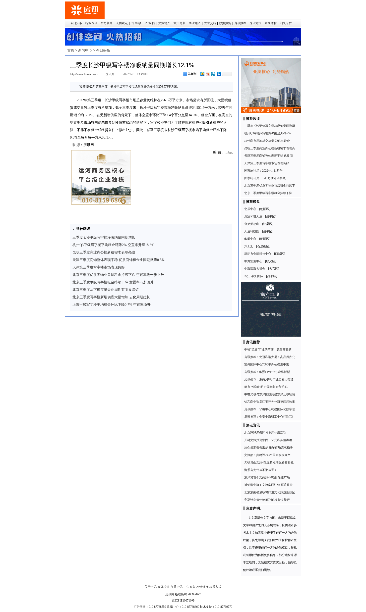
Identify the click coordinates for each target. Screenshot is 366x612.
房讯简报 (255, 23)
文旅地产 (164, 23)
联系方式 (215, 587)
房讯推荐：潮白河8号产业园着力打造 (269, 379)
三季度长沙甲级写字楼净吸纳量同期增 (269, 126)
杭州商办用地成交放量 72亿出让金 (267, 141)
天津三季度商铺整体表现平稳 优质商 (268, 155)
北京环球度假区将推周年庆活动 (265, 432)
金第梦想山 (251, 224)
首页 (70, 50)
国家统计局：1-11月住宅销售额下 (266, 178)
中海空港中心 (253, 261)
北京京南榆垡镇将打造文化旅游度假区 (269, 492)
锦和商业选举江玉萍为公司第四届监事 (269, 402)
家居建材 (271, 23)
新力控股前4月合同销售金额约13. (266, 387)
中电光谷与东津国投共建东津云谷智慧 (269, 394)
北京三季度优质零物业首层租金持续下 (269, 185)
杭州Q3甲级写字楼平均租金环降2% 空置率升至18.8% (113, 245)
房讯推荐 (240, 23)
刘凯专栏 (286, 23)
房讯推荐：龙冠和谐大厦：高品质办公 (269, 357)
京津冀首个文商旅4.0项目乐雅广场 (267, 477)
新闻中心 (85, 50)
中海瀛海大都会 (254, 268)
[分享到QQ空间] (202, 74)
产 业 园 (150, 23)
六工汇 (248, 246)
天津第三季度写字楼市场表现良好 (98, 267)
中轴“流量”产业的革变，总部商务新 (268, 349)
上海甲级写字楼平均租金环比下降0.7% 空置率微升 (111, 304)
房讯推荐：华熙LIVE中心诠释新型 (267, 372)
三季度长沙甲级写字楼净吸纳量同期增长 (103, 237)
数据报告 (225, 23)
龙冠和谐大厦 (253, 216)
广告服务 (189, 587)
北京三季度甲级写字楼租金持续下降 (268, 193)
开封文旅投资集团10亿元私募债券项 (268, 440)
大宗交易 (210, 23)
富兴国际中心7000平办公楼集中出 (266, 364)
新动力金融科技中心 (257, 253)
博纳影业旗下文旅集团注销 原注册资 (268, 485)
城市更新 (179, 23)
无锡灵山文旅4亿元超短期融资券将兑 (269, 462)
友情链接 (202, 587)
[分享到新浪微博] (207, 74)
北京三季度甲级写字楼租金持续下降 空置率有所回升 (113, 282)
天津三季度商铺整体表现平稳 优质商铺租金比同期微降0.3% (118, 260)
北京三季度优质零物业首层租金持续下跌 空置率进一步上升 (118, 275)
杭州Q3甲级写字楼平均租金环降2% (267, 133)
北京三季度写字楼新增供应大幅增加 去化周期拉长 (111, 297)
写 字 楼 (136, 23)
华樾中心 (250, 239)
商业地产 (195, 23)
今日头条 (76, 23)
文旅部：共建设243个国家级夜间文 (267, 455)
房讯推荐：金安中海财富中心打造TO (268, 416)
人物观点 (122, 23)
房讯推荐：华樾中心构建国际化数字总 (269, 409)
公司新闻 (107, 23)
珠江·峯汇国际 (253, 276)
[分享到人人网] (218, 74)
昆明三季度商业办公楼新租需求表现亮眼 (103, 252)
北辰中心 (250, 209)
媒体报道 (164, 587)
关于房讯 (151, 587)
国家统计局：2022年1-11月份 (263, 170)
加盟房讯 (177, 587)
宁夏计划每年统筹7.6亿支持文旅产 (267, 500)
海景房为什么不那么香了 (260, 470)
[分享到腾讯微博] (213, 74)
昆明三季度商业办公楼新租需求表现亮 (269, 148)
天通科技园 (251, 231)
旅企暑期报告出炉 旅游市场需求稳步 (268, 447)
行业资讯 (91, 23)
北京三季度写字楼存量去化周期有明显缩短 (105, 290)
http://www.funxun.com (84, 74)
